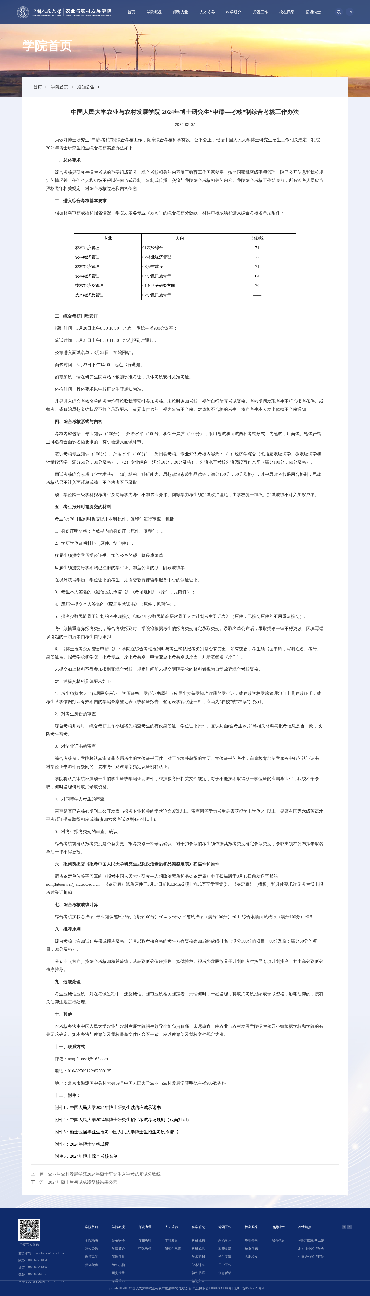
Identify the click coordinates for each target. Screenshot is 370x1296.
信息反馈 (224, 1273)
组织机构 (118, 1265)
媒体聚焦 (91, 1265)
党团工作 (260, 12)
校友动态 (251, 1249)
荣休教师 (144, 1249)
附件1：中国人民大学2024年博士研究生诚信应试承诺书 (108, 1107)
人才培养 (207, 12)
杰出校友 (251, 1257)
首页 (131, 12)
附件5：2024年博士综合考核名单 (86, 1156)
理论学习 (224, 1240)
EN (350, 12)
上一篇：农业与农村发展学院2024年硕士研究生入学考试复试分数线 (96, 1174)
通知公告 (86, 87)
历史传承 (118, 1273)
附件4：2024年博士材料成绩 (82, 1144)
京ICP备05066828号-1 (249, 1288)
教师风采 (91, 1257)
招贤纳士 (313, 12)
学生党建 (224, 1257)
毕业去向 (251, 1240)
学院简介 (118, 1249)
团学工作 (224, 1265)
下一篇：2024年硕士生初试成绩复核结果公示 (74, 1182)
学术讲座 (198, 1265)
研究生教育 (173, 1249)
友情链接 (304, 1227)
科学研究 (233, 12)
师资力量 (180, 12)
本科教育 (171, 1240)
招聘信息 (278, 1240)
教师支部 (224, 1249)
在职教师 (144, 1240)
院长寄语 (118, 1240)
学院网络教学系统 (311, 1240)
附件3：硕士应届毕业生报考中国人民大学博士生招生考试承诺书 (116, 1132)
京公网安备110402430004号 (212, 1288)
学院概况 (154, 12)
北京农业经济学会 (311, 1249)
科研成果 (198, 1249)
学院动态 (91, 1240)
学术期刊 (198, 1257)
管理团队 (118, 1257)
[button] (344, 1227)
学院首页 (59, 87)
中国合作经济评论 (311, 1257)
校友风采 (286, 12)
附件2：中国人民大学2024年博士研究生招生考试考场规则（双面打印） (123, 1119)
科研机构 (198, 1240)
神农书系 (198, 1273)
